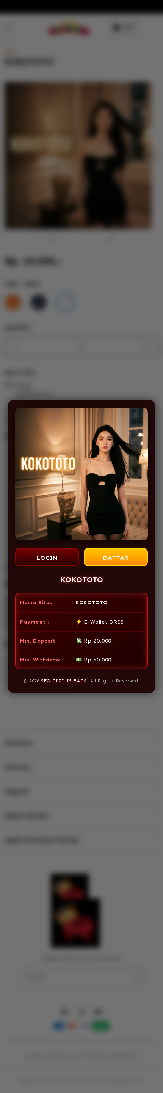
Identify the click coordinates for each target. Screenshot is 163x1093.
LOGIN (47, 557)
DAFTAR (116, 557)
